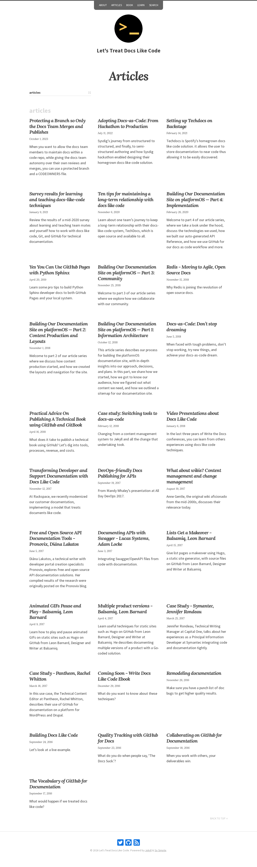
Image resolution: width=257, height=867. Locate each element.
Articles (116, 5)
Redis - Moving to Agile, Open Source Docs (195, 270)
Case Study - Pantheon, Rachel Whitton (59, 676)
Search (153, 5)
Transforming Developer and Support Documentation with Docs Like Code (58, 476)
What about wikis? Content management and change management (193, 476)
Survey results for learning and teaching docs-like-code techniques (57, 199)
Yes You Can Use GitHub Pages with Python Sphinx (59, 270)
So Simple (160, 850)
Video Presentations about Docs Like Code (192, 416)
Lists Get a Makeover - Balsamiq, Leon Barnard (190, 535)
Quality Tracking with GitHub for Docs (128, 738)
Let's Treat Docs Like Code (128, 50)
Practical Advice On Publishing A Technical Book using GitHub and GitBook (57, 419)
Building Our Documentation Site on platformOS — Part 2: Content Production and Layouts (58, 332)
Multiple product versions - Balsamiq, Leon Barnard (125, 609)
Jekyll (148, 850)
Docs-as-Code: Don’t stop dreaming (191, 327)
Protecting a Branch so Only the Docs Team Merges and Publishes (57, 126)
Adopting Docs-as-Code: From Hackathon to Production (128, 123)
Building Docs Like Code (53, 735)
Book (129, 5)
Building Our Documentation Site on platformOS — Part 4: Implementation (195, 199)
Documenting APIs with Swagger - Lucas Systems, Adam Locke (123, 538)
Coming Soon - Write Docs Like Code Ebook (124, 676)
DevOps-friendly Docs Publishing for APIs (120, 473)
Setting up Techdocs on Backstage (189, 123)
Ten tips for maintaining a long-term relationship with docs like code (125, 199)
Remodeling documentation (193, 673)
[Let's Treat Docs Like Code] (128, 28)
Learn (141, 5)
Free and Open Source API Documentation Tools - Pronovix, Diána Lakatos (55, 538)
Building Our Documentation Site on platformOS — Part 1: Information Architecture (127, 330)
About (103, 5)
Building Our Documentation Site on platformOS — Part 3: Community (127, 273)
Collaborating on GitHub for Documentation (194, 738)
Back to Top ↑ (219, 818)
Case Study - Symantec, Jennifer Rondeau (190, 609)
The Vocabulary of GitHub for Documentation (58, 784)
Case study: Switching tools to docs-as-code (127, 416)
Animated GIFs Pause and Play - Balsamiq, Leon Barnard (55, 612)
